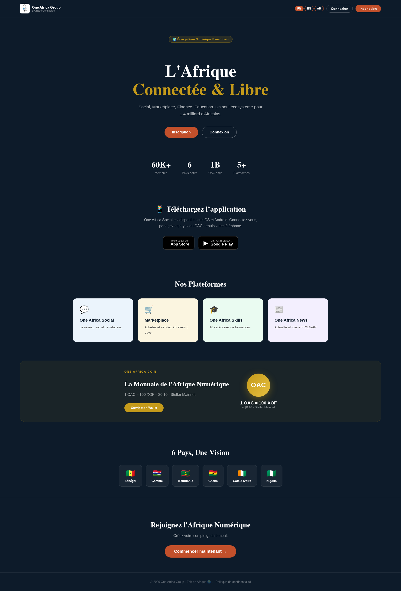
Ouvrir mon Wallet (144, 408)
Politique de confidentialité (233, 582)
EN (309, 8)
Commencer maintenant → (200, 551)
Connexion (339, 8)
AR (319, 8)
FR (299, 8)
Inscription (368, 8)
